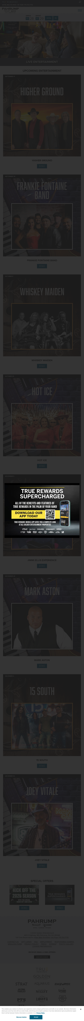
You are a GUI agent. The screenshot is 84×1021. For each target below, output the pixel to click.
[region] (42, 1013)
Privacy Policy (40, 1013)
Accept (36, 1017)
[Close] (80, 1009)
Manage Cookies (21, 1017)
